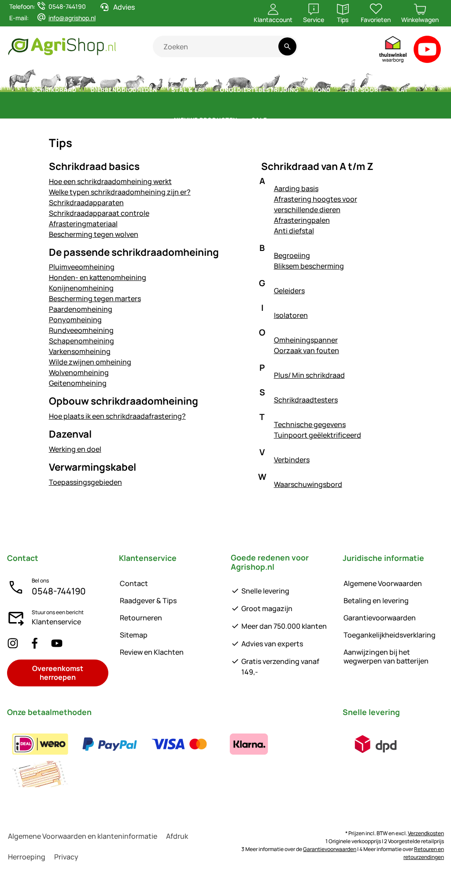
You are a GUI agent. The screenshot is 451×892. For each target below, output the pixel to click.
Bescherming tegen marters (95, 298)
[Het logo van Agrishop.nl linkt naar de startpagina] (80, 46)
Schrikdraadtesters (306, 400)
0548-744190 (59, 591)
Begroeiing (292, 255)
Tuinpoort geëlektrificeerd (317, 435)
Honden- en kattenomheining (97, 277)
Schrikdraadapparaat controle (99, 213)
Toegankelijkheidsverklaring (390, 635)
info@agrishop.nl (72, 18)
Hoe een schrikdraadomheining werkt (110, 181)
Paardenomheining (80, 309)
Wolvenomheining (79, 372)
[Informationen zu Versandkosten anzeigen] (376, 744)
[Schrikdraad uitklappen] (82, 90)
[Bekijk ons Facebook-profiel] (35, 643)
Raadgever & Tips (148, 600)
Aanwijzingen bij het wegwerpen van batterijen (386, 656)
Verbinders (292, 459)
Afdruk (177, 836)
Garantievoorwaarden (380, 618)
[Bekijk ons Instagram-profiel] (12, 643)
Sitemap (134, 635)
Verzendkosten (426, 833)
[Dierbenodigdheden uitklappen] (162, 90)
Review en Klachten (152, 652)
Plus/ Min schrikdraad (309, 375)
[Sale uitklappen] (272, 120)
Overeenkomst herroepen (57, 672)
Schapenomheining (81, 341)
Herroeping (26, 857)
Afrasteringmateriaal (83, 224)
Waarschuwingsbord (308, 484)
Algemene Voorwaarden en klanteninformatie (82, 836)
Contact (134, 583)
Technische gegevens (310, 424)
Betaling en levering (376, 600)
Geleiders (289, 290)
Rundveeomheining (81, 330)
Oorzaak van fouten (306, 350)
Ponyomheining (75, 319)
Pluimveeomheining (82, 267)
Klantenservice (56, 622)
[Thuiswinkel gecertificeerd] (393, 51)
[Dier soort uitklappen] (387, 90)
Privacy (66, 857)
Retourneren (141, 618)
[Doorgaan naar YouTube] (427, 51)
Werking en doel (75, 449)
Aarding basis (296, 188)
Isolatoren (291, 315)
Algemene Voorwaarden (383, 583)
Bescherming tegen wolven (93, 234)
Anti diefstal (294, 231)
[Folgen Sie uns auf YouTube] (57, 643)
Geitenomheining (78, 383)
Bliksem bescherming (309, 266)
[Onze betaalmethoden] (169, 759)
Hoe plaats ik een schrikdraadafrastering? (117, 416)
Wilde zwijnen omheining (90, 362)
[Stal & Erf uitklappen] (211, 90)
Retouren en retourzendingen (423, 853)
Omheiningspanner (306, 340)
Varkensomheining (80, 351)
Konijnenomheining (81, 288)
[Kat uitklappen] (413, 90)
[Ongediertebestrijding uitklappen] (304, 90)
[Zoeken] (287, 46)
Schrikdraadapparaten (86, 202)
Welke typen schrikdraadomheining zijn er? (120, 192)
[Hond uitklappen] (336, 90)
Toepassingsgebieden (85, 482)
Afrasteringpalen (302, 220)
